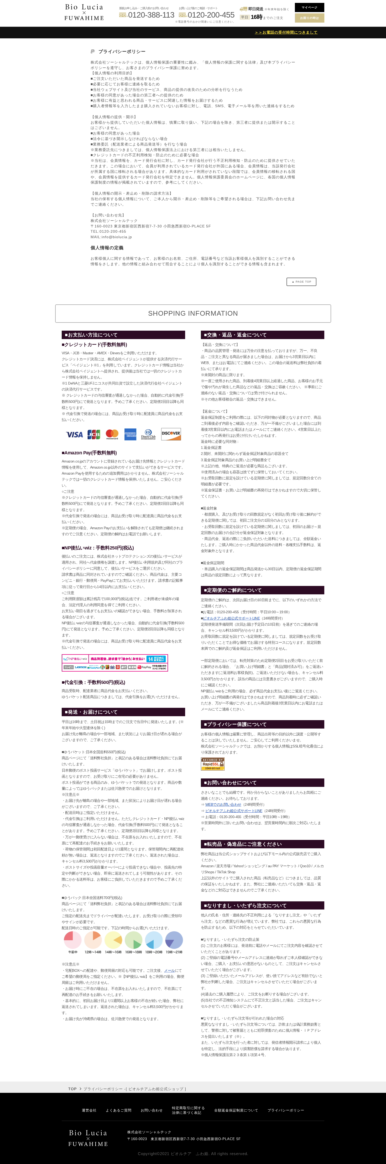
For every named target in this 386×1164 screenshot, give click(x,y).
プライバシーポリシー (286, 1110)
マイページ (309, 7)
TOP (72, 1089)
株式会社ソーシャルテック (149, 1132)
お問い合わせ (152, 1110)
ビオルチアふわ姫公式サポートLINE (231, 618)
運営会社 (89, 1110)
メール (169, 970)
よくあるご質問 (119, 1110)
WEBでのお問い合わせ (223, 804)
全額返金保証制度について (236, 1110)
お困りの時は (309, 17)
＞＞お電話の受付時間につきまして (286, 32)
